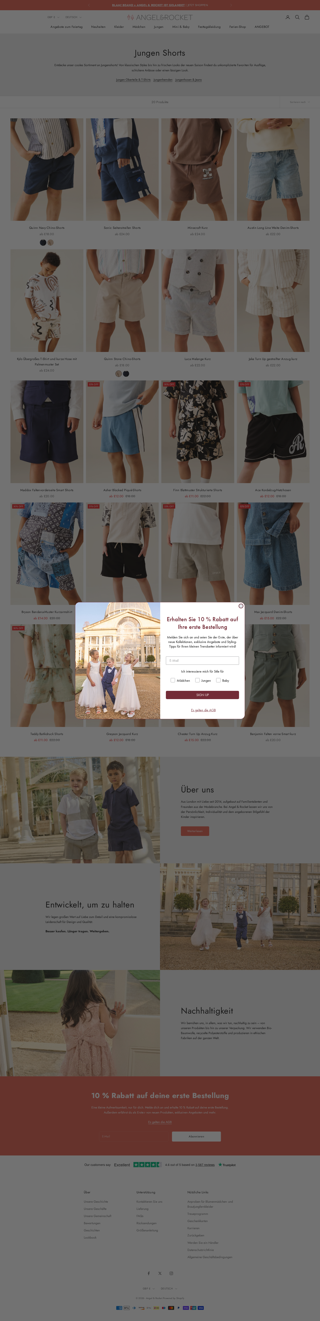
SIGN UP (202, 695)
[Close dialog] (241, 606)
